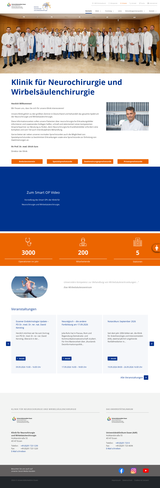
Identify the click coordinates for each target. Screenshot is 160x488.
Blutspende (113, 3)
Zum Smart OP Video (43, 192)
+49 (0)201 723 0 (122, 443)
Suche (143, 3)
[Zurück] (8, 344)
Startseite (88, 11)
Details (37, 358)
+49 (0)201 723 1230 (29, 445)
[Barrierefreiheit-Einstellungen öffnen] (156, 248)
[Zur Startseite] (16, 6)
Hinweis (124, 3)
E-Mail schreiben (18, 451)
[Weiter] (152, 344)
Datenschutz (127, 480)
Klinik (97, 11)
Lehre (120, 11)
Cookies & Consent (141, 480)
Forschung (108, 11)
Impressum (116, 480)
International (153, 3)
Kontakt (134, 3)
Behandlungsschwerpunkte (134, 11)
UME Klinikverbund (100, 3)
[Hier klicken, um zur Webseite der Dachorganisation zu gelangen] (117, 420)
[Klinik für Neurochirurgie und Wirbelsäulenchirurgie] (41, 6)
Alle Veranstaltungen (132, 377)
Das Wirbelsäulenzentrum (78, 287)
